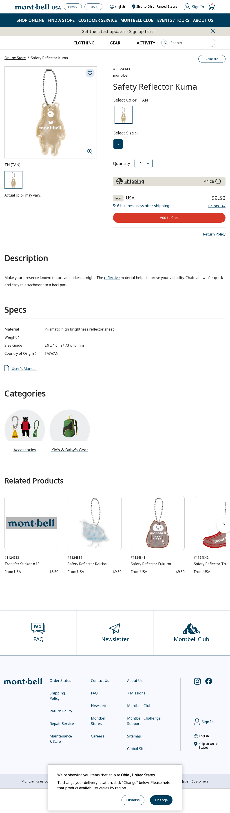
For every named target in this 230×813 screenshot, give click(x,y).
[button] (214, 234)
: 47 (217, 205)
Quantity (121, 163)
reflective (112, 277)
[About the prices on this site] (218, 181)
